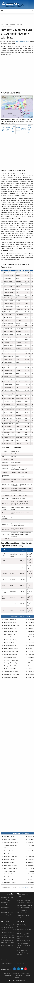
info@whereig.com (21, 964)
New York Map (3, 129)
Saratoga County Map (10, 663)
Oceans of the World (7, 927)
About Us (7, 973)
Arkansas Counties (10, 839)
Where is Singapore (6, 900)
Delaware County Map (10, 631)
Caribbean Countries (7, 940)
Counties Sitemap (22, 918)
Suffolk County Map (10, 668)
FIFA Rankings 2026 (23, 934)
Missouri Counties (9, 859)
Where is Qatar (5, 902)
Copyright (27, 975)
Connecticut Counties (11, 842)
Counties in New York (8, 129)
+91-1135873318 (7, 964)
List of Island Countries (7, 942)
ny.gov (13, 539)
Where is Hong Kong (7, 897)
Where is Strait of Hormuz (24, 905)
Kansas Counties (9, 851)
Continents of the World (8, 937)
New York (19, 24)
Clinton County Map (10, 628)
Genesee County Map (10, 637)
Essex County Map (9, 634)
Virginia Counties (9, 880)
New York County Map (11, 648)
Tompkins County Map (11, 671)
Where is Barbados (6, 905)
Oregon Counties (9, 871)
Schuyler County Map (10, 666)
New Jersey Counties (10, 865)
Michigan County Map (10, 856)
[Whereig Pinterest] (25, 968)
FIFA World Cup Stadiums (24, 941)
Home (2, 24)
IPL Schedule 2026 (22, 943)
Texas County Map (9, 877)
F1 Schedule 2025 (22, 950)
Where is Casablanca (23, 912)
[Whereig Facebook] (14, 968)
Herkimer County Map (10, 640)
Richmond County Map (11, 660)
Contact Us (15, 973)
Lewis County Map (9, 642)
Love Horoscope (22, 910)
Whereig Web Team (24, 887)
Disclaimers (18, 975)
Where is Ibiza (5, 907)
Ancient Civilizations (7, 945)
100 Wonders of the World (8, 930)
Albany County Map (10, 619)
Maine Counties (9, 854)
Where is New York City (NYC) (30, 129)
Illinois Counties (9, 848)
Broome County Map (10, 622)
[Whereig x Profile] (22, 968)
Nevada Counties (9, 862)
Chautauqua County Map (11, 625)
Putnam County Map (10, 657)
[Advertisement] (17, 73)
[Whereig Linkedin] (18, 968)
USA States (12, 24)
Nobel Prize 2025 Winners (24, 907)
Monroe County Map (10, 645)
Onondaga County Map (11, 651)
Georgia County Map (10, 845)
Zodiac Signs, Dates (23, 915)
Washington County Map (11, 674)
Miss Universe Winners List (25, 902)
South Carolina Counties (11, 874)
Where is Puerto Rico (7, 912)
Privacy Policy (25, 973)
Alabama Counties (9, 836)
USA (7, 24)
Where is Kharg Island (7, 925)
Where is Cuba (5, 910)
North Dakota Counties (11, 868)
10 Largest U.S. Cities (23, 900)
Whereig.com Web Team (22, 41)
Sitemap (17, 977)
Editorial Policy (8, 975)
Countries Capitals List (7, 932)
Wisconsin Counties (10, 882)
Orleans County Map (10, 654)
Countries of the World (7, 935)
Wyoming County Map (10, 677)
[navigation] (2, 11)
